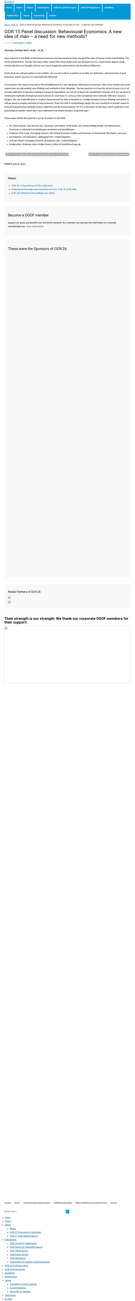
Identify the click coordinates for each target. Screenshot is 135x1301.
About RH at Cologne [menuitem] (20, 1291)
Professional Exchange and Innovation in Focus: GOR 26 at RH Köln (43, 189)
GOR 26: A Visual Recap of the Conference (32, 185)
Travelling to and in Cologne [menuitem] (23, 1284)
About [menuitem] (8, 1225)
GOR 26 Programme (90, 8)
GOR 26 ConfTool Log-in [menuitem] (16, 1265)
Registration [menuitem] (11, 1277)
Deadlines (109, 8)
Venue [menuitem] (8, 1280)
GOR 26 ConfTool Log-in (65, 8)
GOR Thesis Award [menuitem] (19, 1251)
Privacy (17, 1203)
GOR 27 (14, 1212)
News (9, 8)
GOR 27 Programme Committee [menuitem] (25, 1232)
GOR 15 (14, 25)
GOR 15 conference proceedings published (109, 154)
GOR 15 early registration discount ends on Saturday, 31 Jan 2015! (37, 154)
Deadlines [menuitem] (10, 1273)
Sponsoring (39, 15)
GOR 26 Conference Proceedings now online (32, 193)
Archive (52, 15)
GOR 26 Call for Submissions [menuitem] (23, 1243)
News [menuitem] (7, 1217)
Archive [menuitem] (8, 1299)
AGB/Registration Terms (63, 1203)
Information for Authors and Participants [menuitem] (30, 1262)
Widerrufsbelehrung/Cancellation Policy (91, 1203)
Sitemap (7, 1203)
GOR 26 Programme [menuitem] (15, 1269)
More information (35, 226)
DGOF (29, 43)
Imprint (114, 1203)
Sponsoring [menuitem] (10, 1295)
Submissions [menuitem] (11, 1240)
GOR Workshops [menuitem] (17, 1258)
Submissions (43, 8)
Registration (13, 15)
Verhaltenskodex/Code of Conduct (36, 1203)
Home (19, 8)
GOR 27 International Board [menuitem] (23, 1236)
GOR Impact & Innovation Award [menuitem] (26, 1247)
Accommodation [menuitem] (18, 1288)
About (30, 8)
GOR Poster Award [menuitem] (19, 1254)
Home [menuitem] (8, 1221)
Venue (26, 15)
